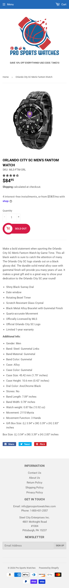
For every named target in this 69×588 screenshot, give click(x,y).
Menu (10, 4)
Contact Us (34, 472)
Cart (63, 4)
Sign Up (60, 545)
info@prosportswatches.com (38, 506)
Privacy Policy (34, 492)
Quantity (7, 210)
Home (6, 77)
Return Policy (34, 482)
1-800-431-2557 (39, 510)
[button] (11, 175)
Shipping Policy (34, 487)
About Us (34, 477)
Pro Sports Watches (26, 568)
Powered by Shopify (49, 568)
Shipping (8, 186)
